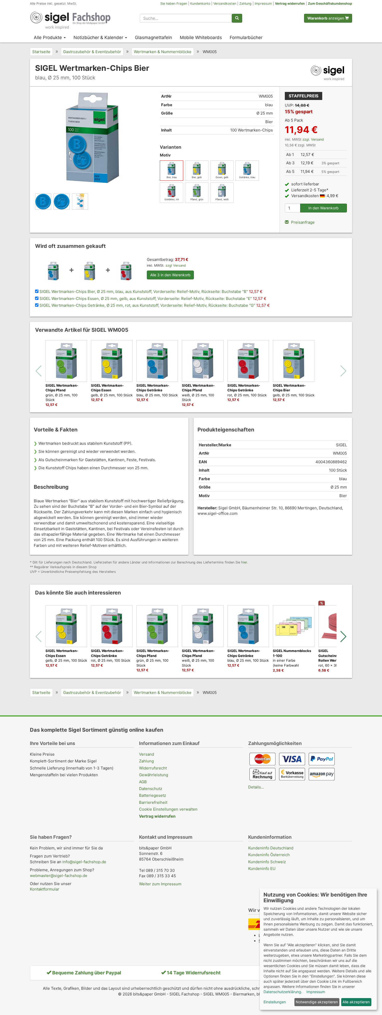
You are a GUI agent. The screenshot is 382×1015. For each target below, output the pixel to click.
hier (244, 562)
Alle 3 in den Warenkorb (170, 275)
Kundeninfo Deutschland (270, 847)
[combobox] (186, 18)
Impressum (263, 3)
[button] (343, 637)
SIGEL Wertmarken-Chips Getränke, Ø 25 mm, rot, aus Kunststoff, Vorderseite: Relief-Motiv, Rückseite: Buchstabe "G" (147, 305)
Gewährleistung (153, 774)
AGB (143, 781)
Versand (146, 754)
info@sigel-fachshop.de (84, 861)
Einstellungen (275, 1002)
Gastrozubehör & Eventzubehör (92, 51)
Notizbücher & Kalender (99, 37)
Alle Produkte (48, 37)
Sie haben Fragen (173, 3)
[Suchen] (237, 18)
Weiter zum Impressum (160, 883)
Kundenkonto (200, 3)
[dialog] (318, 949)
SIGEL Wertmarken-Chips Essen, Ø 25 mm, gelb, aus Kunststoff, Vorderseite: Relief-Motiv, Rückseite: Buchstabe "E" (146, 298)
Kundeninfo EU (261, 868)
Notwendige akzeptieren (317, 1002)
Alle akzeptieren (356, 1002)
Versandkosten (224, 3)
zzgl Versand (176, 265)
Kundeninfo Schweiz (267, 861)
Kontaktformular (44, 889)
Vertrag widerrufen (290, 3)
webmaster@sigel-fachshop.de (58, 875)
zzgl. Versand (313, 139)
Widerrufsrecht (153, 768)
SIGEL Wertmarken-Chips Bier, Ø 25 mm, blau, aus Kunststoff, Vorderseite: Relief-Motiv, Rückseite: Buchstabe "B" (144, 291)
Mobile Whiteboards (201, 37)
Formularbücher (246, 37)
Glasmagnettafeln (153, 37)
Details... (256, 787)
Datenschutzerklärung (282, 991)
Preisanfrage (302, 222)
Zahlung (245, 3)
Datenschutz (150, 788)
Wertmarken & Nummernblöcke (163, 51)
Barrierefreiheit (153, 802)
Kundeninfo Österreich (269, 854)
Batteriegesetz (152, 795)
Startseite (41, 51)
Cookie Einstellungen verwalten (168, 809)
